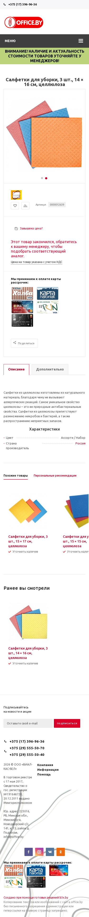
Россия (80, 443)
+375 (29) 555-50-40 (26, 755)
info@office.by (13, 836)
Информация (48, 769)
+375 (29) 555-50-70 (26, 748)
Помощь (44, 774)
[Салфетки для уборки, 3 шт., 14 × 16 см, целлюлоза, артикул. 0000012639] (44, 174)
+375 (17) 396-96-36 (22, 4)
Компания (45, 764)
